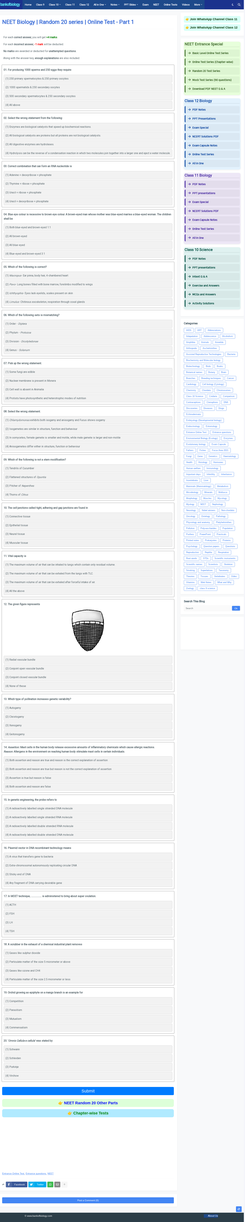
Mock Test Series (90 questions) (212, 80)
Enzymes (228, 438)
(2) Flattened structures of (26, 477)
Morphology (191, 498)
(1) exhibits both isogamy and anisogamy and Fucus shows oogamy (55, 420)
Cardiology (191, 384)
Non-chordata (227, 510)
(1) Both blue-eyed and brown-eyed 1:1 (28, 227)
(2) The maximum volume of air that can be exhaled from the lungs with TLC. (49, 573)
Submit (88, 1091)
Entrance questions (36, 1173)
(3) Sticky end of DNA (18, 874)
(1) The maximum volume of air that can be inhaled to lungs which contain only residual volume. (60, 564)
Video (234, 576)
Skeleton (228, 564)
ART (199, 330)
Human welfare (193, 468)
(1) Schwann (13, 1049)
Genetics (213, 456)
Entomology (211, 426)
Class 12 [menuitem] (84, 4)
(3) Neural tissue (15, 534)
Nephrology (217, 504)
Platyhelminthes (224, 522)
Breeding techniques (211, 378)
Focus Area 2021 (220, 450)
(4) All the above (15, 591)
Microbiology (192, 492)
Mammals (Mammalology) (198, 486)
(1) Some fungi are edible (20, 371)
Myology (190, 504)
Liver (206, 480)
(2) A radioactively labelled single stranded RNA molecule (39, 817)
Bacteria (231, 354)
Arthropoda (191, 348)
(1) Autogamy (13, 707)
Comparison (228, 396)
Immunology (212, 468)
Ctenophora (212, 402)
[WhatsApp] (50, 1184)
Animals (205, 342)
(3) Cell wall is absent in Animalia (25, 389)
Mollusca (222, 492)
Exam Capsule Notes (204, 145)
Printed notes (192, 540)
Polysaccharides (208, 528)
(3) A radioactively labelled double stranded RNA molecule (39, 826)
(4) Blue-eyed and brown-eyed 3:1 (25, 253)
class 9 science (207, 588)
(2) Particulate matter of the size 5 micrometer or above (38, 961)
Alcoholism (227, 336)
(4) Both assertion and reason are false (28, 786)
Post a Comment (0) (88, 1200)
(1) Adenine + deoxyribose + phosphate (29, 175)
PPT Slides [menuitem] (130, 4)
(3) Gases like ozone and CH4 (23, 970)
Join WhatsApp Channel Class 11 (213, 19)
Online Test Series (203, 154)
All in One (198, 163)
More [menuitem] (197, 4)
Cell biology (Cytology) (213, 384)
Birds (208, 366)
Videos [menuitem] (186, 4)
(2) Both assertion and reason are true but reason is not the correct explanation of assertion (59, 769)
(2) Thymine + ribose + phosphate (25, 183)
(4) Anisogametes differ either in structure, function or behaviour (43, 446)
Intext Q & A (200, 276)
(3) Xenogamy (14, 725)
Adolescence (210, 336)
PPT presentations (203, 193)
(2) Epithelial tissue (17, 525)
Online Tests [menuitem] (170, 4)
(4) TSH (10, 931)
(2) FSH (10, 913)
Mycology (222, 498)
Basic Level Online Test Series (210, 53)
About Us (213, 1215)
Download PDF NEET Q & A (208, 89)
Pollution (190, 528)
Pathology (221, 516)
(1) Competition (15, 1001)
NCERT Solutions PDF (205, 136)
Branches (190, 378)
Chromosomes (224, 390)
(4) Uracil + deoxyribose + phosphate (27, 201)
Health (189, 462)
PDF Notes (199, 109)
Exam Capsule (219, 444)
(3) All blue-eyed (15, 245)
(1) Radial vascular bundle (20, 659)
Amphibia (190, 342)
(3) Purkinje (12, 1066)
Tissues (204, 576)
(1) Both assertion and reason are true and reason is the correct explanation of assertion (57, 760)
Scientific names (194, 564)
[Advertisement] (88, 1142)
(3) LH (9, 922)
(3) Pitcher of (20, 485)
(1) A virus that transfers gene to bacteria (29, 856)
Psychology (192, 546)
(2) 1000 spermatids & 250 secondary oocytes (33, 87)
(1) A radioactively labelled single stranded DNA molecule (39, 808)
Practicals (221, 534)
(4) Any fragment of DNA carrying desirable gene (34, 883)
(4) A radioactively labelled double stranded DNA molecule (40, 834)
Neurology (191, 510)
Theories (190, 576)
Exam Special (200, 127)
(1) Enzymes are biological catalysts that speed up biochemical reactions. (48, 126)
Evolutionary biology (196, 444)
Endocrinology (193, 426)
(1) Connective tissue (18, 516)
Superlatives (207, 570)
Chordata (206, 390)
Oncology (190, 516)
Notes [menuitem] (114, 4)
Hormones (218, 462)
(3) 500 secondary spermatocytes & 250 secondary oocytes (41, 96)
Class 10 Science (194, 396)
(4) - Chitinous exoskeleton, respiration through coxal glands (45, 301)
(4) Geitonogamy (15, 734)
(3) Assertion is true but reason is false (28, 777)
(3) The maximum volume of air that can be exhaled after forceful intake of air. (50, 582)
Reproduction (192, 552)
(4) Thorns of (17, 494)
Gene (200, 456)
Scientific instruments (225, 558)
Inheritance (226, 474)
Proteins (227, 540)
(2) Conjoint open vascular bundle (25, 668)
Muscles (207, 498)
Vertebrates (219, 576)
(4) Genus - (18, 350)
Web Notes (206, 582)
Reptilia (208, 552)
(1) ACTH (11, 904)
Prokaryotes (211, 540)
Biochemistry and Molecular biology (203, 360)
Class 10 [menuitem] (53, 4)
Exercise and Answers (205, 285)
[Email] (57, 1184)
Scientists (213, 564)
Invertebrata (192, 480)
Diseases (208, 408)
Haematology (229, 456)
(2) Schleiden (13, 1058)
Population (227, 528)
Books (220, 366)
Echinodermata (193, 414)
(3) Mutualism (14, 1018)
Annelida (219, 342)
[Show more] (64, 1184)
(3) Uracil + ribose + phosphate (23, 192)
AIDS (188, 330)
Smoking (190, 570)
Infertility (211, 474)
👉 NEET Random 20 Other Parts (88, 1103)
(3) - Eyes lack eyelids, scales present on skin (39, 293)
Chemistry (191, 390)
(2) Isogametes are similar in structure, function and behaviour (41, 429)
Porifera (190, 534)
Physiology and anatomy (198, 522)
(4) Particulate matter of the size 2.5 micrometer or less (38, 979)
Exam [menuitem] (146, 4)
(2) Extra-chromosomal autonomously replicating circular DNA (41, 865)
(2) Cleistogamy (15, 716)
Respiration (223, 552)
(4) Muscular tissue (17, 542)
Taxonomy (224, 570)
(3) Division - (22, 341)
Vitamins (190, 582)
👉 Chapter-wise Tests (88, 1113)
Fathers (190, 450)
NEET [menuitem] (156, 4)
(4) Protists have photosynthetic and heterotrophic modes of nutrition (46, 398)
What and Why (224, 582)
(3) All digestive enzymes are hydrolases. (30, 144)
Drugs (221, 408)
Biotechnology (193, 366)
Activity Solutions (203, 303)
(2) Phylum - (18, 332)
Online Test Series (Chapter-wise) (212, 62)
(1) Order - (16, 323)
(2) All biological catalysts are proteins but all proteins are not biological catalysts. (53, 135)
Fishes (203, 450)
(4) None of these (16, 686)
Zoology (190, 588)
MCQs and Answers (204, 294)
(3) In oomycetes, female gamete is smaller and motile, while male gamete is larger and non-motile (63, 437)
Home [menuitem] (28, 4)
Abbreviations (214, 330)
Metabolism (222, 486)
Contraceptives (193, 402)
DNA (226, 402)
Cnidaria (213, 396)
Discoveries (192, 408)
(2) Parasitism (14, 1010)
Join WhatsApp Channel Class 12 (214, 27)
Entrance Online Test (13, 1173)
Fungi (189, 456)
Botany (211, 372)
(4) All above (13, 105)
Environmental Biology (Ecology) (202, 438)
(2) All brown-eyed (16, 236)
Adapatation (192, 336)
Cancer (230, 378)
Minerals (208, 492)
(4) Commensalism (17, 1027)
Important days (193, 474)
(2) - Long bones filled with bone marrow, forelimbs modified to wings (49, 284)
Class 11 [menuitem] (70, 4)
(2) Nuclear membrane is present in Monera (31, 380)
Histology (202, 462)
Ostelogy (205, 516)
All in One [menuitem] (99, 4)
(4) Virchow (12, 1075)
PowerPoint (205, 534)
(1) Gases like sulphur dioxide (23, 953)
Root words (191, 558)
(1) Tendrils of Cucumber (20, 468)
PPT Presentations (204, 118)
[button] (232, 5)
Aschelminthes (210, 348)
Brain (223, 372)
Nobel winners (208, 510)
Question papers (211, 546)
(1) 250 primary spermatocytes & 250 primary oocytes (37, 78)
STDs (205, 558)
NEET (51, 1173)
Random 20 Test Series (206, 71)
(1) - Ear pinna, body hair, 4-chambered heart (37, 275)
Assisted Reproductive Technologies (203, 354)
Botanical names (194, 372)
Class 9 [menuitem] (40, 4)
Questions (230, 546)
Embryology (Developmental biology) (204, 420)
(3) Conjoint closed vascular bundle (26, 677)
